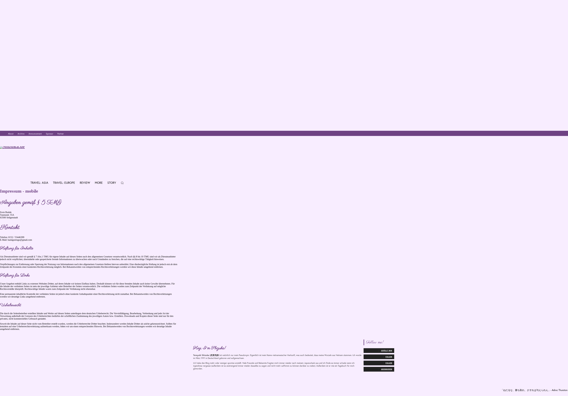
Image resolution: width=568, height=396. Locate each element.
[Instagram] (547, 133)
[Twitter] (552, 133)
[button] (122, 183)
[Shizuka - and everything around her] (52, 157)
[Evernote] (565, 133)
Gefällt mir (386, 350)
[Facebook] (543, 133)
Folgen (388, 357)
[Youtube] (556, 133)
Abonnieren (386, 369)
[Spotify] (561, 133)
